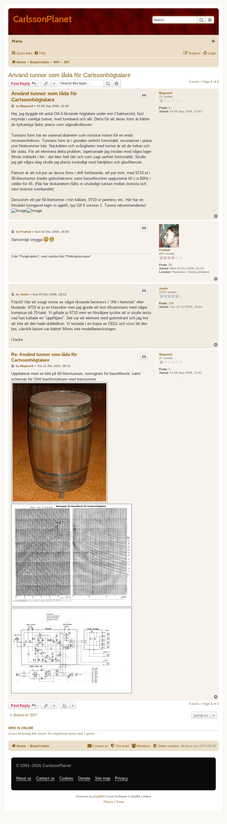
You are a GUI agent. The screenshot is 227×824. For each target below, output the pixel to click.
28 (170, 264)
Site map (102, 778)
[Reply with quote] (144, 94)
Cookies (66, 778)
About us (23, 778)
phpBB (98, 796)
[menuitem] (40, 53)
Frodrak (164, 250)
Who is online (20, 728)
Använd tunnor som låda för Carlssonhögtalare (69, 75)
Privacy (121, 778)
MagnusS (165, 93)
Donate (84, 778)
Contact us (45, 778)
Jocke (163, 288)
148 (171, 303)
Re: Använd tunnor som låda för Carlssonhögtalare (44, 357)
